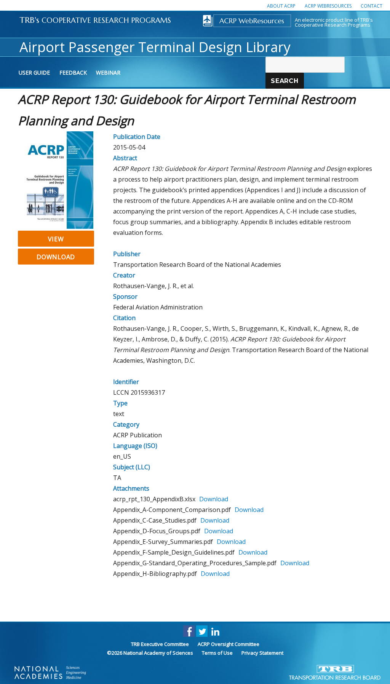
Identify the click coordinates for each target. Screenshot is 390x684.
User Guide (34, 72)
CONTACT (371, 6)
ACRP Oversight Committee (228, 644)
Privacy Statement (262, 652)
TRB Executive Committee (160, 644)
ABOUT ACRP (281, 6)
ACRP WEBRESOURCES (328, 6)
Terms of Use (217, 652)
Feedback (73, 72)
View (56, 239)
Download (56, 257)
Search (285, 81)
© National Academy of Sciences (150, 652)
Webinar (108, 72)
